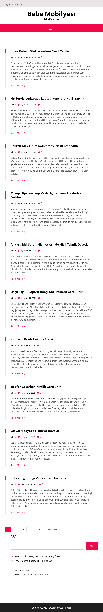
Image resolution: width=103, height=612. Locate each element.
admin (13, 57)
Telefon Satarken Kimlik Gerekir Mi (36, 387)
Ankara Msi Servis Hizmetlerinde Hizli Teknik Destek (49, 244)
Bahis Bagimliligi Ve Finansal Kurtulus (38, 478)
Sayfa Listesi (22, 569)
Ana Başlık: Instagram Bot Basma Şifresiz (38, 556)
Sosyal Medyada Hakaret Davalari (35, 431)
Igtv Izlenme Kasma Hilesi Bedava (33, 560)
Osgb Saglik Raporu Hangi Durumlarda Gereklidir (47, 292)
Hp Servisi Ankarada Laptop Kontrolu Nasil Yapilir (47, 98)
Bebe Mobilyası (51, 13)
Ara (13, 536)
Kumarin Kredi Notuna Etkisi (32, 339)
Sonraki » (52, 529)
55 (40, 529)
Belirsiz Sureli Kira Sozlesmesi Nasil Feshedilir (44, 146)
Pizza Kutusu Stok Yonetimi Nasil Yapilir (40, 51)
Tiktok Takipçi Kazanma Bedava (32, 574)
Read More (17, 85)
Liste (17, 565)
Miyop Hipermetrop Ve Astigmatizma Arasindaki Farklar (46, 195)
